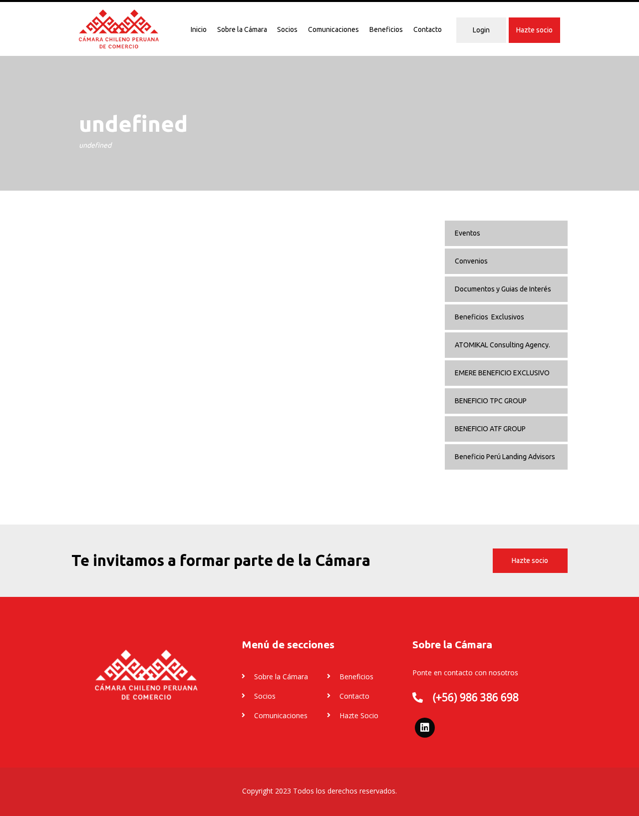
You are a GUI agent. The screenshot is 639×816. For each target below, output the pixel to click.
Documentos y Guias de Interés (503, 289)
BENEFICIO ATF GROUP (490, 429)
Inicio (199, 29)
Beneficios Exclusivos (489, 317)
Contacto (427, 29)
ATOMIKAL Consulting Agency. (502, 345)
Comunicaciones (333, 29)
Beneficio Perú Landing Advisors (505, 457)
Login (481, 30)
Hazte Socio (358, 715)
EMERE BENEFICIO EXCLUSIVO (502, 373)
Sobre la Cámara (242, 29)
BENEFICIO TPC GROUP (491, 401)
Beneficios (386, 29)
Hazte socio (534, 30)
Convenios (471, 261)
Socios (287, 29)
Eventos (467, 233)
